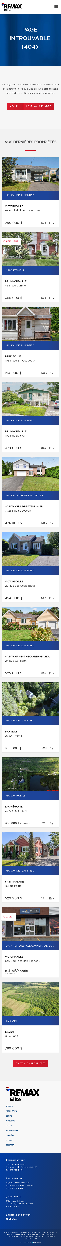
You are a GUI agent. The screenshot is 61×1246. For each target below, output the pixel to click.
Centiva (36, 1242)
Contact (10, 1145)
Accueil (15, 106)
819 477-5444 (16, 1170)
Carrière (10, 1135)
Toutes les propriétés (31, 1064)
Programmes (12, 1130)
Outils (9, 1126)
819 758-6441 (16, 1188)
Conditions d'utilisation (32, 1236)
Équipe (9, 1116)
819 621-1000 (16, 1207)
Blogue (9, 1140)
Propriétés (11, 1111)
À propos (10, 1121)
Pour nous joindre (38, 106)
